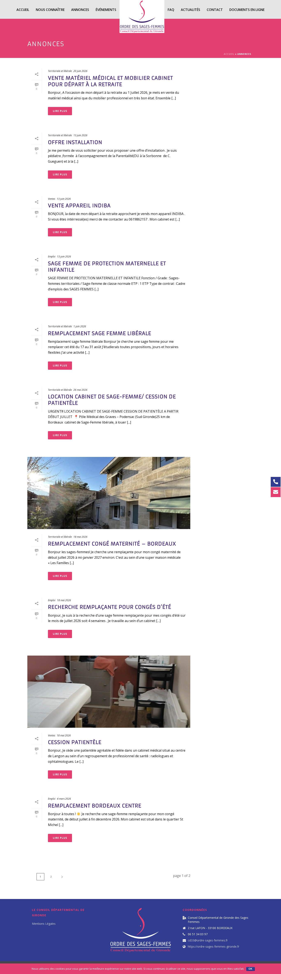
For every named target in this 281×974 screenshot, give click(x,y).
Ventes (51, 199)
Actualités (190, 9)
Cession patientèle (74, 742)
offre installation (75, 142)
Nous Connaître (50, 9)
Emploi (51, 256)
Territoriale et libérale (60, 71)
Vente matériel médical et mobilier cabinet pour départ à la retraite (110, 81)
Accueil (22, 9)
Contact (215, 9)
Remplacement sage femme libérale (99, 333)
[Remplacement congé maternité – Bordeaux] (108, 493)
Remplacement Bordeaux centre (94, 806)
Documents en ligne (247, 9)
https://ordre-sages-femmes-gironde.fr (213, 946)
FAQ (171, 9)
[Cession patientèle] (108, 692)
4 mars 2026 (64, 798)
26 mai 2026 (80, 390)
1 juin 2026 (79, 326)
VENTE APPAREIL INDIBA (79, 206)
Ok (250, 968)
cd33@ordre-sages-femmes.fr (208, 940)
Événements (106, 9)
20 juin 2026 (80, 71)
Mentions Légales (44, 924)
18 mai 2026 (80, 537)
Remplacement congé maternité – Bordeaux (112, 544)
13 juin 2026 (80, 135)
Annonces (80, 9)
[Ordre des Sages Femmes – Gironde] (142, 9)
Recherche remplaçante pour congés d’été (109, 607)
